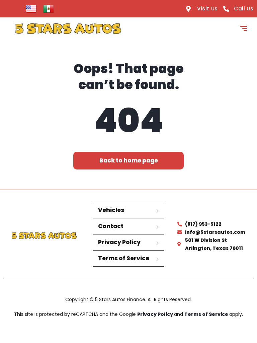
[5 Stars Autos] (68, 29)
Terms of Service (123, 258)
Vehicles (111, 210)
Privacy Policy (119, 242)
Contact (110, 226)
